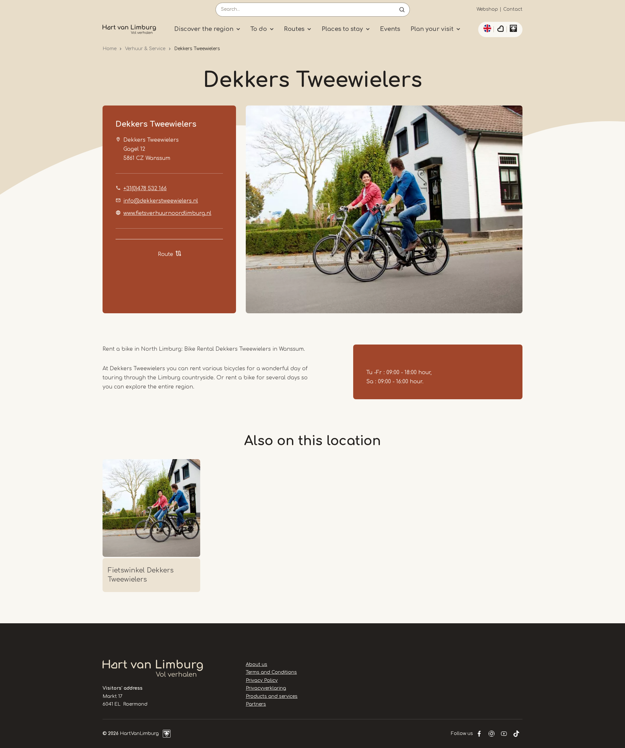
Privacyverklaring (266, 688)
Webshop (487, 9)
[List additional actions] (486, 28)
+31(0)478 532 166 (145, 188)
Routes (294, 29)
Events (390, 29)
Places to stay (342, 29)
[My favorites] (500, 29)
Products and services (272, 696)
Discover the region (203, 29)
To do (258, 29)
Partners (256, 704)
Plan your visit (431, 29)
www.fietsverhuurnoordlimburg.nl (167, 213)
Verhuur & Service (145, 48)
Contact (512, 9)
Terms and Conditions (271, 672)
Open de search (402, 10)
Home (110, 48)
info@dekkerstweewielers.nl (160, 201)
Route (165, 254)
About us (256, 664)
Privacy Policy (262, 680)
